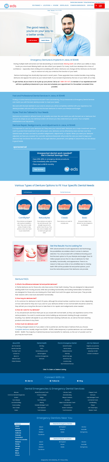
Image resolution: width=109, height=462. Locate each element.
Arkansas (18, 431)
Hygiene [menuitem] (55, 5)
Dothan (41, 429)
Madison (41, 432)
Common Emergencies (41, 356)
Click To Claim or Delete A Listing (54, 369)
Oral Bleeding (92, 402)
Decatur (84, 427)
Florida (17, 444)
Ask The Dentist (16, 346)
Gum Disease (16, 400)
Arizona (17, 428)
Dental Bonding (67, 395)
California (18, 433)
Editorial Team (16, 358)
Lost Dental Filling (16, 402)
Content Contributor (93, 353)
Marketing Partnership (93, 348)
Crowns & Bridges (42, 395)
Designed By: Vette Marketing (49, 460)
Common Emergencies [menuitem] (77, 5)
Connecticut (19, 437)
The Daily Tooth (16, 351)
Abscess (16, 392)
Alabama (18, 424)
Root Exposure (42, 407)
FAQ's (41, 348)
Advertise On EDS (93, 351)
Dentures (53, 10)
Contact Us (16, 353)
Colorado (18, 435)
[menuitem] (99, 6)
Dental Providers (67, 346)
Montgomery (84, 432)
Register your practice (93, 346)
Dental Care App (67, 356)
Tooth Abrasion (42, 410)
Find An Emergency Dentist (62, 424)
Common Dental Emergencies (16, 395)
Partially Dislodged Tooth (42, 405)
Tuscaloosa (41, 434)
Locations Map (67, 361)
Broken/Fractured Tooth (41, 392)
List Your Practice (100, 2)
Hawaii (17, 448)
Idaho (17, 451)
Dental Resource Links (42, 351)
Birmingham (62, 427)
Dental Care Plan (16, 348)
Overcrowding (16, 405)
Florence (62, 429)
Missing (42, 402)
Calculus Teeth (67, 392)
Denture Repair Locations (62, 439)
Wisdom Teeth (93, 410)
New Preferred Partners (67, 364)
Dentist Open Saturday (76, 2)
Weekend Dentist (67, 351)
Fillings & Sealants (67, 397)
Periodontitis (67, 405)
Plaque (93, 405)
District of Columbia (21, 439)
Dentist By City (67, 358)
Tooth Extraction (67, 410)
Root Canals (16, 407)
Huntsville (83, 429)
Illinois (17, 453)
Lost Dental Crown (93, 400)
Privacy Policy (64, 460)
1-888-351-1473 (65, 82)
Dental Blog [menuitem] (64, 5)
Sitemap (67, 353)
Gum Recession (41, 400)
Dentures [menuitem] (90, 5)
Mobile (62, 432)
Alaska (17, 426)
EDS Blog (41, 346)
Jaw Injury (67, 400)
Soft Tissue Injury (93, 407)
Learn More (45, 40)
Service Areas (67, 348)
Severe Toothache (67, 407)
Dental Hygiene (42, 353)
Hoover (62, 444)
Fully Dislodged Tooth (93, 397)
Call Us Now (32, 40)
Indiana (17, 455)
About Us (16, 356)
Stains (16, 410)
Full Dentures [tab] (28, 192)
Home (49, 10)
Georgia (17, 446)
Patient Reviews (16, 361)
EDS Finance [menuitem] (36, 5)
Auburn (41, 427)
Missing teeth (68, 64)
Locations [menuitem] (46, 5)
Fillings (41, 397)
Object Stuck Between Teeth (67, 402)
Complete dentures (22, 329)
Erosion (16, 397)
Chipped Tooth (93, 392)
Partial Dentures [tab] (65, 192)
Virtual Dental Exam (89, 2)
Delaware (18, 442)
